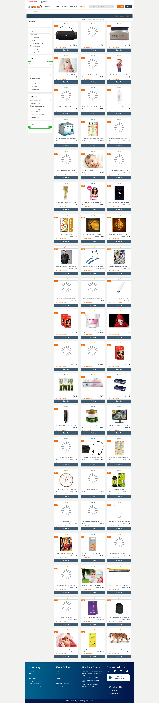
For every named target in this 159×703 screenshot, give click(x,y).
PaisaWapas (74, 701)
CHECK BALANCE (104, 2)
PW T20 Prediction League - (91, 684)
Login (128, 6)
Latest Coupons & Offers (62, 676)
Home (57, 671)
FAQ (30, 676)
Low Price (102, 19)
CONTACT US (120, 2)
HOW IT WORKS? (113, 2)
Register (120, 6)
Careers (58, 678)
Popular (83, 19)
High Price (95, 19)
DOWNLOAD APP (128, 2)
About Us (31, 671)
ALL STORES (56, 6)
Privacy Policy (32, 681)
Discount (89, 19)
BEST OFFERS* (82, 6)
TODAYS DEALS (65, 6)
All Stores (58, 673)
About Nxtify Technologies (35, 686)
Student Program (60, 686)
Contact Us (115, 687)
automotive (32, 24)
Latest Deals (59, 681)
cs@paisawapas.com (114, 693)
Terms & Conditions (34, 683)
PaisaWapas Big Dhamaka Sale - (92, 671)
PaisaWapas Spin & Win (88, 686)
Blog (30, 673)
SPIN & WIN (46, 2)
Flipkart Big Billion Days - (90, 677)
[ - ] (50, 29)
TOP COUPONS (73, 6)
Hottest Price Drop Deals (62, 683)
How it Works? (33, 678)
